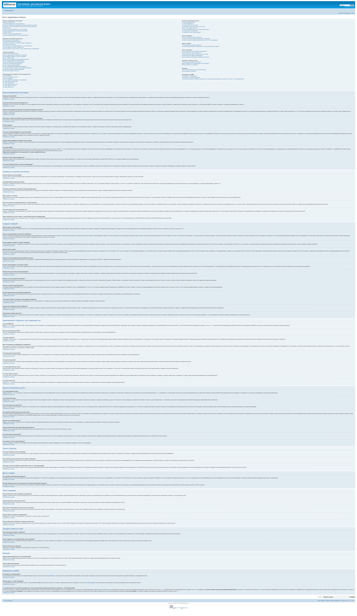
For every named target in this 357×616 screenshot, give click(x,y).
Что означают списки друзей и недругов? (191, 45)
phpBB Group (51, 575)
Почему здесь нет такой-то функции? (191, 77)
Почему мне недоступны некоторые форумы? (14, 62)
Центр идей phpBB (90, 582)
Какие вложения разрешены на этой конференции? (194, 69)
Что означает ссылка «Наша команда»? (191, 32)
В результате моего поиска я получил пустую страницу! (195, 54)
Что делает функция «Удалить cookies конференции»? (16, 35)
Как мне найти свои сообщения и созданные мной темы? (195, 57)
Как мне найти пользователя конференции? (192, 55)
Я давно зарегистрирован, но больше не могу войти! (15, 30)
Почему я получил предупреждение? (11, 65)
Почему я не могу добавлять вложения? (12, 63)
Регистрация (347, 13)
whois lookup (103, 589)
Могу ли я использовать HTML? (10, 77)
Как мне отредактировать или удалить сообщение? (15, 55)
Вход (353, 13)
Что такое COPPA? (7, 32)
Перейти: (320, 597)
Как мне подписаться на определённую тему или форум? (195, 63)
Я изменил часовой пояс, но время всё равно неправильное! (17, 42)
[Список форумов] (9, 5)
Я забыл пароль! (7, 28)
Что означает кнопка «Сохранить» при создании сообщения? (17, 67)
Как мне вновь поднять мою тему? (11, 70)
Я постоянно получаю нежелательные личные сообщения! (196, 38)
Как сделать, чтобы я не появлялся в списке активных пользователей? (19, 26)
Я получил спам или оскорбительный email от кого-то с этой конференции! (199, 40)
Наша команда (321, 600)
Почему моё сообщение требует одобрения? (13, 69)
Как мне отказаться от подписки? (190, 64)
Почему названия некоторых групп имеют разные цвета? (195, 29)
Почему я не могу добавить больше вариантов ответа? (16, 59)
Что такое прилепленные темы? (10, 84)
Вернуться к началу (9, 99)
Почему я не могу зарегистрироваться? (12, 33)
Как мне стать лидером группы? (189, 28)
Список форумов (8, 10)
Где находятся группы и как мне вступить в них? (193, 26)
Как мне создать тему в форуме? (11, 53)
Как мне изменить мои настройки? (11, 40)
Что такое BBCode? (7, 75)
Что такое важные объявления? (10, 81)
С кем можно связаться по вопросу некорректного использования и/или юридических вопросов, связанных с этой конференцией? (213, 78)
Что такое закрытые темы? (9, 85)
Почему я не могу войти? (9, 22)
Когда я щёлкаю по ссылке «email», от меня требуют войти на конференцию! (21, 48)
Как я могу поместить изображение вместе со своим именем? (17, 45)
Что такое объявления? (8, 82)
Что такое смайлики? (8, 78)
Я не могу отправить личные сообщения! (191, 37)
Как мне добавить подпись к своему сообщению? (14, 56)
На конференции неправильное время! (12, 41)
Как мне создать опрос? (8, 57)
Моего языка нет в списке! (9, 44)
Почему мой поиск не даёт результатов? (191, 52)
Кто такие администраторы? (188, 22)
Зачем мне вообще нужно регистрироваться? (13, 23)
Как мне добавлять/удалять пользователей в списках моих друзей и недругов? (200, 46)
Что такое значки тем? (8, 87)
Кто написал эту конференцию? (189, 76)
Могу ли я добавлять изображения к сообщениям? (15, 79)
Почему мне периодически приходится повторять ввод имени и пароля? (20, 25)
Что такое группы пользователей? (190, 25)
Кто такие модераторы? (187, 23)
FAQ (341, 13)
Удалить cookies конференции (333, 600)
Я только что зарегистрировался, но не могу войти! (15, 29)
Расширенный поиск (349, 6)
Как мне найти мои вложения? (189, 71)
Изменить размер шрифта (353, 10)
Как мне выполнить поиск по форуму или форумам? (194, 51)
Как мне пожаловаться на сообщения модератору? (15, 66)
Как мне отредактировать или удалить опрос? (13, 60)
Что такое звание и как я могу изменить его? (13, 47)
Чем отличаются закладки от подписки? (191, 62)
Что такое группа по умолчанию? (190, 30)
